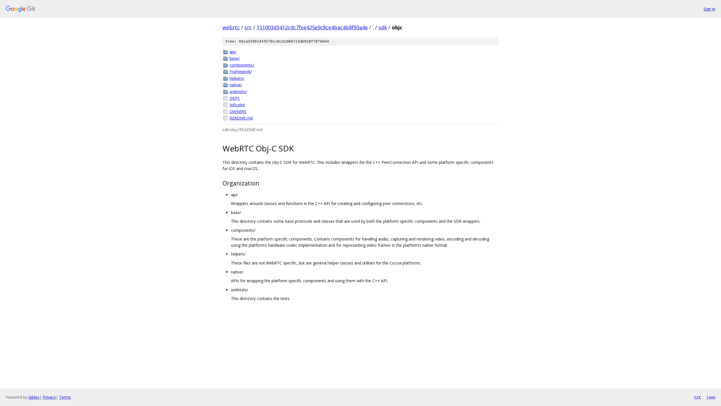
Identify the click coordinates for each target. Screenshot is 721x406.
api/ (233, 51)
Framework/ (241, 71)
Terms (65, 397)
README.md (241, 118)
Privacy (49, 397)
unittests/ (238, 91)
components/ (242, 65)
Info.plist (237, 104)
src (248, 27)
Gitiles (33, 397)
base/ (235, 58)
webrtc (231, 27)
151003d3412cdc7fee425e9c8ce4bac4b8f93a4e (312, 27)
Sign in (709, 9)
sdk (383, 27)
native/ (236, 84)
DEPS (235, 98)
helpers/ (237, 78)
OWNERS (238, 111)
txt (697, 397)
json (710, 397)
